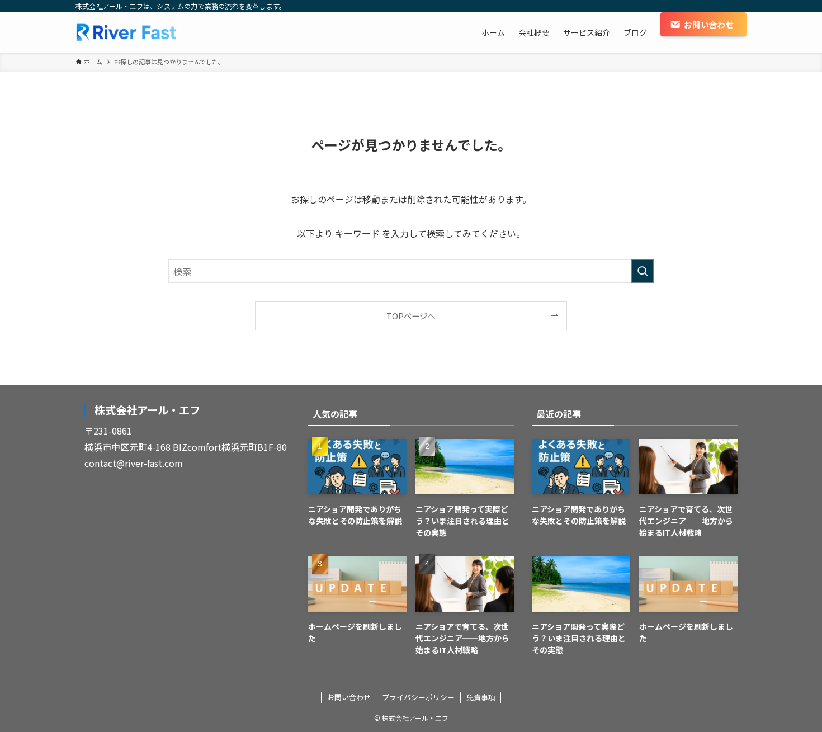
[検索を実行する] (642, 271)
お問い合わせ (349, 697)
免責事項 (480, 697)
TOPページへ (410, 316)
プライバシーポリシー (418, 697)
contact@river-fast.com (133, 463)
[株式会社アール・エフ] (133, 32)
